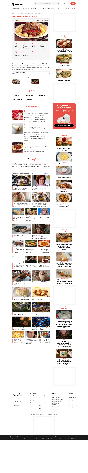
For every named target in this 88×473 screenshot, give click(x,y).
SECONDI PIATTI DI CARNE (29, 13)
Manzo (15, 95)
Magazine (42, 8)
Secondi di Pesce (41, 401)
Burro (28, 99)
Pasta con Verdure (31, 403)
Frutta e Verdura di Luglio (57, 399)
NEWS (64, 319)
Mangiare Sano (51, 8)
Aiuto (39, 438)
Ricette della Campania (71, 401)
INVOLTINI (64, 48)
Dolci (40, 410)
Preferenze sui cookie (33, 438)
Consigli (67, 8)
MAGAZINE (64, 358)
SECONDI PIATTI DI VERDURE (64, 63)
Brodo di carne (16, 99)
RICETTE (16, 13)
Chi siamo (14, 438)
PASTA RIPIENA (64, 162)
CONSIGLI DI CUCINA (64, 242)
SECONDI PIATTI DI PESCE (64, 79)
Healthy (59, 8)
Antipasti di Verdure (31, 396)
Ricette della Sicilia (73, 404)
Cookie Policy (26, 438)
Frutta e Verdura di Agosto (57, 401)
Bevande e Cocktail (41, 408)
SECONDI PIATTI (21, 13)
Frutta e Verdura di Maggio (57, 395)
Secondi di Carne (41, 404)
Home (13, 13)
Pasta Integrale (32, 406)
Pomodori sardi (29, 95)
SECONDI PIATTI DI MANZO (39, 13)
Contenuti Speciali (35, 414)
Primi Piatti (31, 399)
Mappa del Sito (49, 414)
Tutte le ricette (15, 8)
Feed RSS (55, 414)
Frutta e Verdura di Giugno (57, 397)
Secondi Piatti (42, 395)
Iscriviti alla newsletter (63, 125)
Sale (41, 99)
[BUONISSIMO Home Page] (17, 4)
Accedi (73, 3)
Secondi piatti (64, 36)
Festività (25, 8)
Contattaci (42, 414)
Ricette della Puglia (73, 406)
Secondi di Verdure (41, 398)
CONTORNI (64, 189)
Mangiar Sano (72, 395)
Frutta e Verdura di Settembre (56, 404)
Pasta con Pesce (32, 400)
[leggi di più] (49, 73)
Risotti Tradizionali (31, 408)
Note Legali (18, 438)
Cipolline (41, 95)
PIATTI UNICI (64, 203)
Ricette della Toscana (73, 407)
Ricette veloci (34, 8)
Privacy (22, 438)
